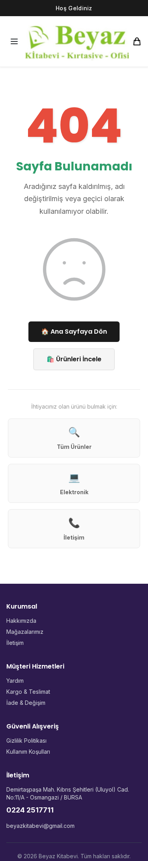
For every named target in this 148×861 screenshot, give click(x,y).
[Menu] (14, 41)
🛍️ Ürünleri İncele (74, 359)
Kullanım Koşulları (28, 751)
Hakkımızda (21, 620)
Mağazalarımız (24, 631)
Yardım (15, 680)
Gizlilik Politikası (26, 740)
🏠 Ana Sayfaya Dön (74, 331)
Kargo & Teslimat (28, 691)
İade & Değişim (25, 702)
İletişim (15, 642)
